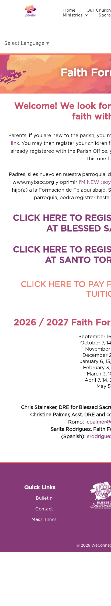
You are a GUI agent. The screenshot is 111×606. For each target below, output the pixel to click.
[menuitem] (69, 10)
